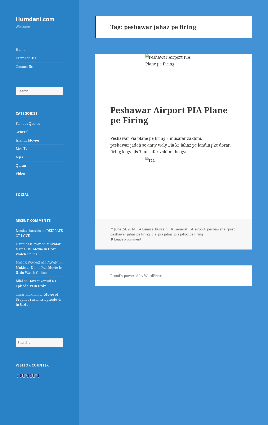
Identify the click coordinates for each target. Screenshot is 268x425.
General (22, 132)
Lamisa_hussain (28, 230)
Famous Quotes (28, 123)
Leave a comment (127, 239)
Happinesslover (28, 244)
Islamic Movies (27, 140)
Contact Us (24, 66)
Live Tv (21, 148)
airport (199, 229)
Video (20, 174)
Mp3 (19, 157)
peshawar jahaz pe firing (130, 234)
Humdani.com (35, 19)
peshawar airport (221, 229)
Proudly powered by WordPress (136, 275)
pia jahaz (165, 234)
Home (20, 49)
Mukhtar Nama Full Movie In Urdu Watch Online (38, 249)
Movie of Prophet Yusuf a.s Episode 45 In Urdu (39, 299)
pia (153, 234)
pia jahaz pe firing (188, 234)
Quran (21, 165)
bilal (19, 281)
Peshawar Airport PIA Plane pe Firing (169, 115)
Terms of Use (26, 58)
